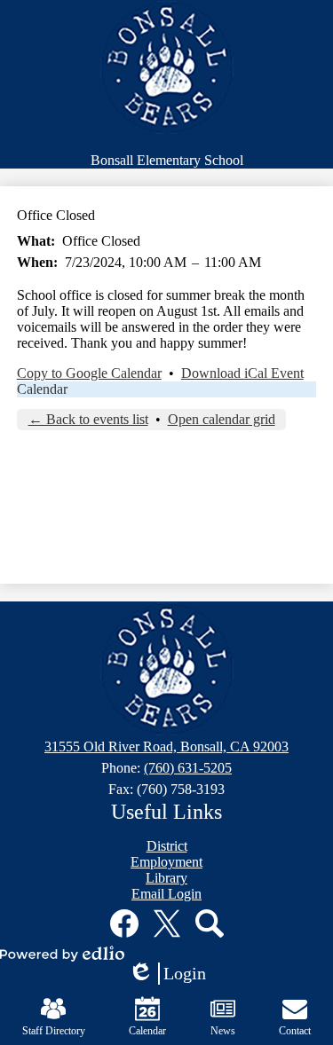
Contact (295, 1031)
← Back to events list (88, 419)
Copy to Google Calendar (89, 373)
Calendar (42, 389)
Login (173, 974)
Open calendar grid (221, 419)
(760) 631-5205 (188, 767)
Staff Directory (53, 1031)
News (222, 1031)
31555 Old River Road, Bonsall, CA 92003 (166, 746)
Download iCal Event (242, 373)
